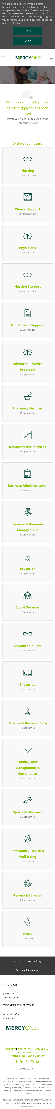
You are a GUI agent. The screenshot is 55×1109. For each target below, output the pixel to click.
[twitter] (27, 1061)
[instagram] (32, 1061)
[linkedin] (21, 1061)
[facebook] (16, 1061)
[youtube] (37, 1061)
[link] (28, 57)
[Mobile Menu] (3, 57)
